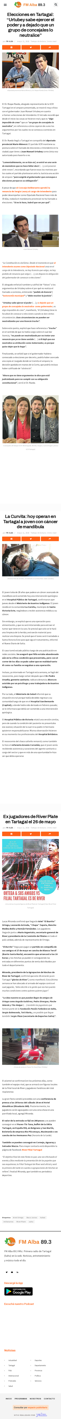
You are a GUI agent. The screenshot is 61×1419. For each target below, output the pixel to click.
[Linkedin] (17, 1272)
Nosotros (35, 1399)
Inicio (9, 1399)
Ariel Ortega (18, 1217)
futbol (42, 1217)
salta (31, 1222)
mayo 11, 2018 (23, 41)
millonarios (8, 1222)
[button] (5, 4)
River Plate (21, 1222)
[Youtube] (12, 1272)
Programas (21, 1399)
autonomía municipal (13, 295)
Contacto (49, 1399)
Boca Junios (32, 1217)
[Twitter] (6, 1272)
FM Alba (9, 41)
